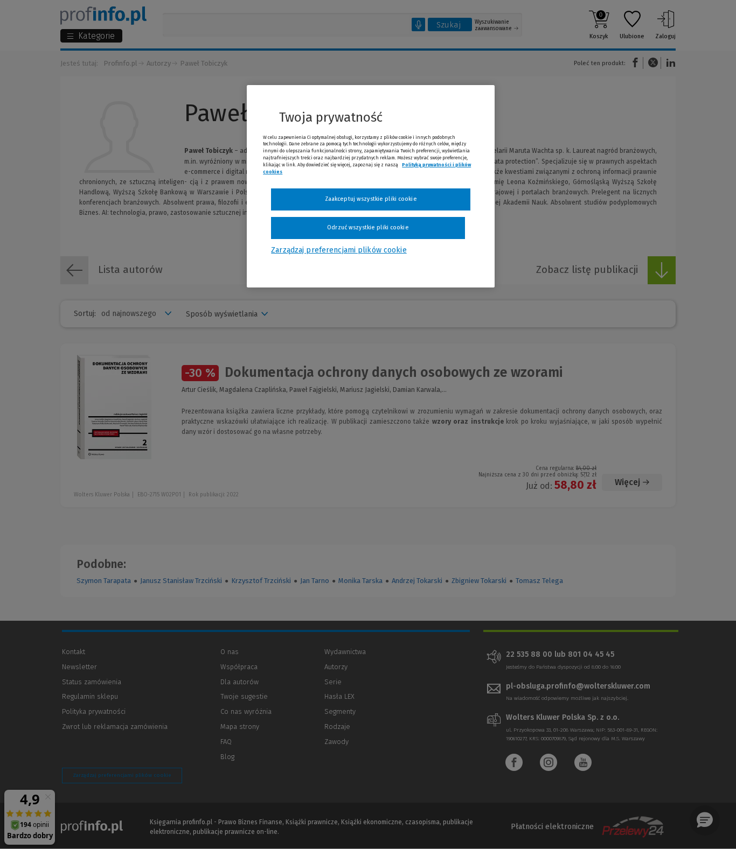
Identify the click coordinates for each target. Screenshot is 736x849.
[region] (371, 186)
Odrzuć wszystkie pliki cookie (367, 227)
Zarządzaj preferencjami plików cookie (338, 250)
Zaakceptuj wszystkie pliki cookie (371, 198)
